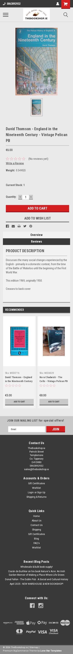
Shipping (36, 529)
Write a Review (15, 163)
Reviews (36, 241)
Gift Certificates (36, 483)
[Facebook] (7, 226)
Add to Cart (19, 402)
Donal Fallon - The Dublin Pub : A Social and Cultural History (36, 579)
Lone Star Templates (51, 650)
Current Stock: (15, 185)
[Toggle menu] (5, 14)
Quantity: (11, 196)
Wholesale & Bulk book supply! (36, 566)
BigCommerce (21, 650)
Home (36, 516)
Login (31, 492)
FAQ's (36, 543)
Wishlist (36, 488)
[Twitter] (24, 226)
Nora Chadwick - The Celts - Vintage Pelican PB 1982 (54, 381)
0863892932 (13, 3)
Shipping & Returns (36, 497)
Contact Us (37, 525)
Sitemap (34, 647)
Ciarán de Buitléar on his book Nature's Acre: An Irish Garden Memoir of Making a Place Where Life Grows (36, 573)
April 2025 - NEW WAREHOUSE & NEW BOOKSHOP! (36, 584)
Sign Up (41, 492)
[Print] (19, 226)
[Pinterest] (30, 226)
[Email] (13, 226)
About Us (36, 520)
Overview (36, 235)
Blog (36, 538)
